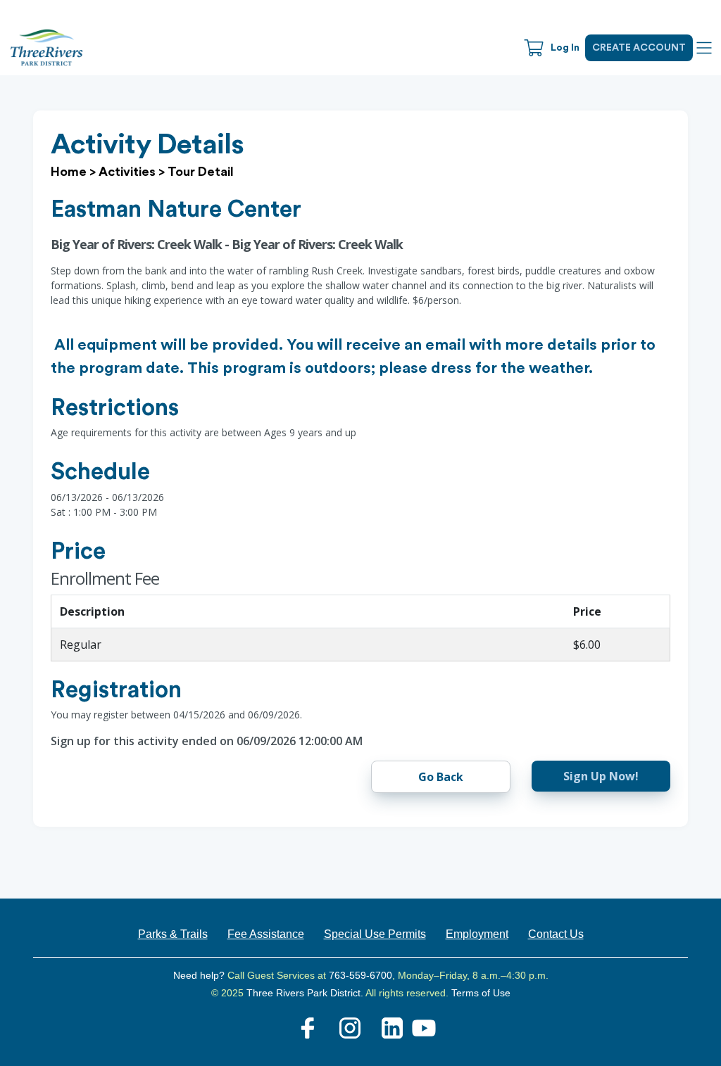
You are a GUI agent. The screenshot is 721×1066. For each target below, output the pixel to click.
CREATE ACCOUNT (639, 48)
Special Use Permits (375, 934)
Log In (565, 48)
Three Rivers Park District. (305, 992)
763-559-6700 (360, 975)
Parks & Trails (173, 934)
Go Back (440, 777)
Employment (477, 934)
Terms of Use (480, 992)
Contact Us (556, 934)
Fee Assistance (265, 934)
